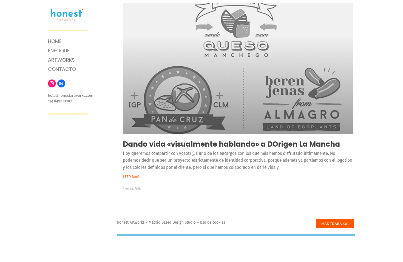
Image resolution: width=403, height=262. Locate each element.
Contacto (62, 69)
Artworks (61, 59)
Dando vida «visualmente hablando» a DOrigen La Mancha (231, 144)
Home (55, 41)
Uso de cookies (212, 222)
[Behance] (61, 83)
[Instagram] (52, 83)
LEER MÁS (131, 176)
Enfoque (59, 50)
